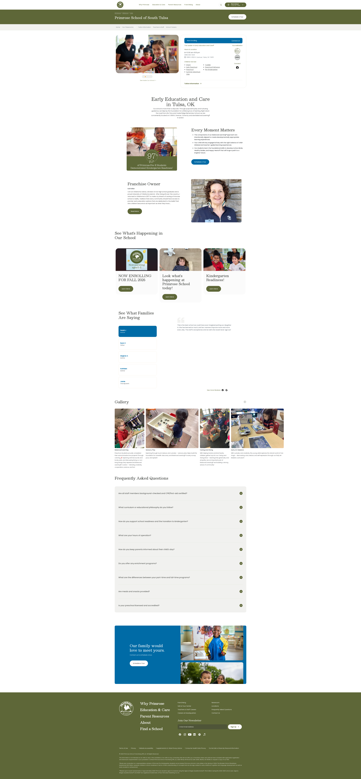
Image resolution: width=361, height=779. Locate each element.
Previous (114, 54)
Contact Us (236, 41)
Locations (215, 706)
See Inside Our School (147, 80)
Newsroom (215, 702)
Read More (135, 211)
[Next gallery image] (244, 401)
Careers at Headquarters (187, 713)
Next (180, 54)
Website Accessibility (146, 748)
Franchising (182, 702)
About (145, 722)
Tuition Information (144, 27)
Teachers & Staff (158, 27)
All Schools (118, 13)
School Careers (171, 27)
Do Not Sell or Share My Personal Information (224, 748)
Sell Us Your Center (184, 706)
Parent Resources (154, 716)
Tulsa (131, 13)
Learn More (126, 289)
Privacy (133, 748)
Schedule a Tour (237, 17)
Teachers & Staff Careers (187, 709)
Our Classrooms (127, 27)
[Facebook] (237, 67)
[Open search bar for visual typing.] (221, 5)
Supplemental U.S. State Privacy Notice (169, 748)
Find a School (151, 729)
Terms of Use (123, 748)
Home (118, 27)
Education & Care (155, 709)
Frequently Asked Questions (222, 709)
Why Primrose (152, 703)
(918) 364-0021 (189, 55)
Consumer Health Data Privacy (195, 748)
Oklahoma (125, 13)
